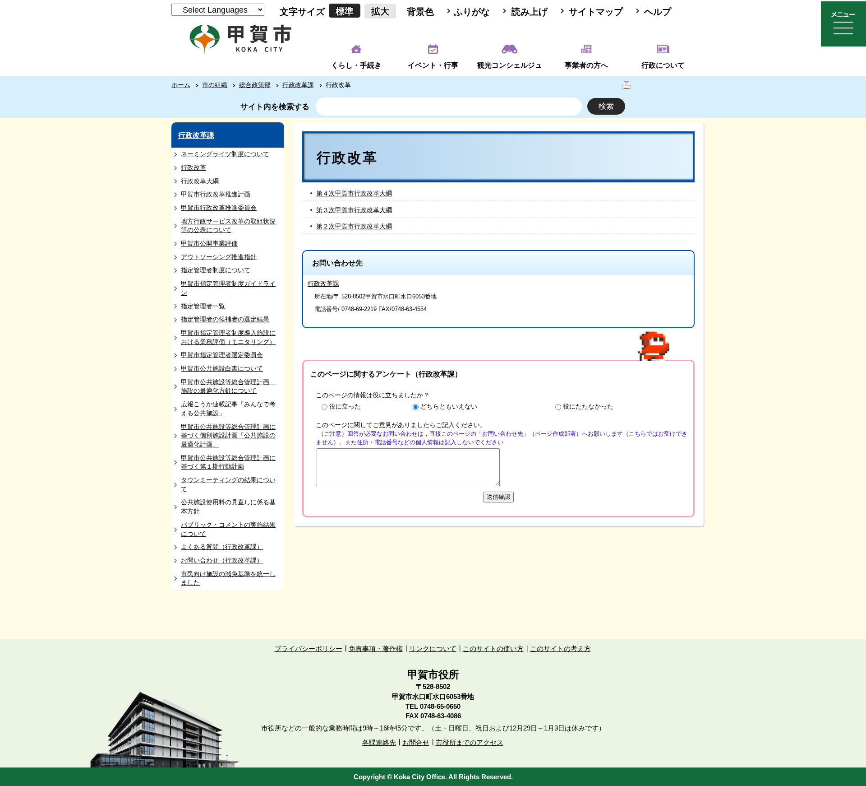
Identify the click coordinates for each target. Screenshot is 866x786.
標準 (345, 11)
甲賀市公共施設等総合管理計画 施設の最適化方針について (228, 386)
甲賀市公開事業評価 (209, 243)
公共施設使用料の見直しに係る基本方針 (228, 506)
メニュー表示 (843, 24)
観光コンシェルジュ (509, 65)
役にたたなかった (588, 406)
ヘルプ (657, 12)
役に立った (345, 406)
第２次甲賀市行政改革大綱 (354, 226)
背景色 (420, 12)
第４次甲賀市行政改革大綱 (354, 193)
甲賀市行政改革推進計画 (215, 194)
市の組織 (214, 84)
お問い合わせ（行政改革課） (222, 560)
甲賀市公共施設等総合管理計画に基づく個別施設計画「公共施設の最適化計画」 (228, 435)
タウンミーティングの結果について (228, 484)
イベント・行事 (433, 65)
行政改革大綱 (200, 181)
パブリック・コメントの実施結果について (228, 529)
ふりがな (472, 12)
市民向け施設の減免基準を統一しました (228, 578)
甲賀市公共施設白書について (222, 368)
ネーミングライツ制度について (225, 154)
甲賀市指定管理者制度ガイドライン (228, 288)
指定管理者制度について (215, 270)
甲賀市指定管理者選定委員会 (222, 354)
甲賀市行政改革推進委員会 (219, 207)
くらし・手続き (356, 65)
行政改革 (193, 167)
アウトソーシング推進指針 (219, 256)
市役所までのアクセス (469, 742)
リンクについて (432, 648)
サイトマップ (596, 12)
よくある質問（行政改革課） (222, 546)
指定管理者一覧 (203, 306)
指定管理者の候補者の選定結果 (225, 319)
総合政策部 (255, 84)
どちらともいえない (448, 406)
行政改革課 (298, 84)
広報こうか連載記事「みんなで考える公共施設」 (228, 408)
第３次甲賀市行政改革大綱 (354, 210)
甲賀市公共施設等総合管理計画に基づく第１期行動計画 (228, 462)
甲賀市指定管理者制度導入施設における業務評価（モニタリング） (228, 337)
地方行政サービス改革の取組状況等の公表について (228, 226)
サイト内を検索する (274, 106)
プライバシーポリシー (308, 648)
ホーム (180, 84)
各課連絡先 (379, 742)
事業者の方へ (586, 65)
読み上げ (529, 12)
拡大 (380, 11)
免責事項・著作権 (376, 648)
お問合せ (415, 742)
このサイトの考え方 (560, 648)
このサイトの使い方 (493, 648)
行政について (663, 65)
